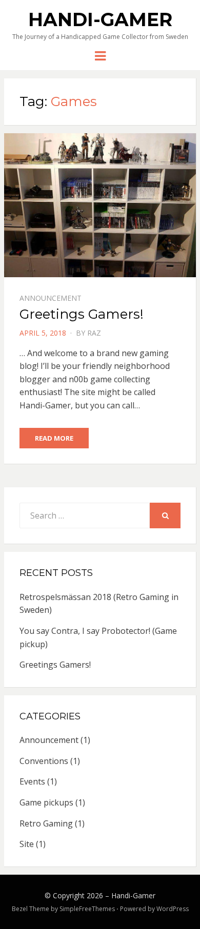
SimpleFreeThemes (87, 908)
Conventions (43, 761)
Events (32, 781)
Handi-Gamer (100, 19)
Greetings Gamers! (81, 314)
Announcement (50, 298)
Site (26, 844)
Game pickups (46, 802)
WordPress (172, 908)
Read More (54, 438)
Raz (94, 333)
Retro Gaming (46, 823)
